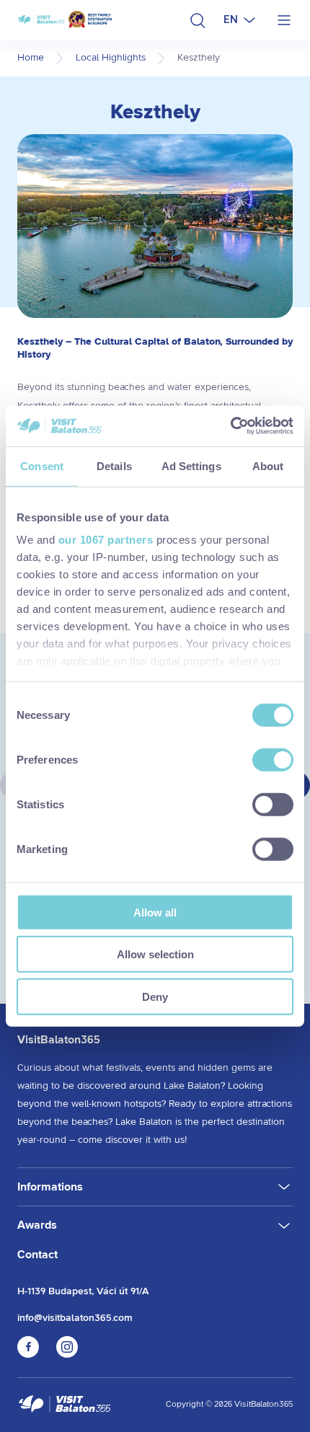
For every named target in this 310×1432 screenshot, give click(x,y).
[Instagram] (67, 1354)
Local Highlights (111, 58)
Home (30, 58)
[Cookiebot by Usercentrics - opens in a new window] (230, 426)
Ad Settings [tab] (191, 465)
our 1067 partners (106, 540)
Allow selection (155, 954)
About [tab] (268, 465)
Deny (155, 996)
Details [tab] (114, 465)
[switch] (272, 759)
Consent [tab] (41, 465)
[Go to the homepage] (64, 1405)
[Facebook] (28, 1354)
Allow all (155, 912)
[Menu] (284, 20)
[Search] (197, 20)
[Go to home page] (64, 20)
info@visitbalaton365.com (75, 1318)
